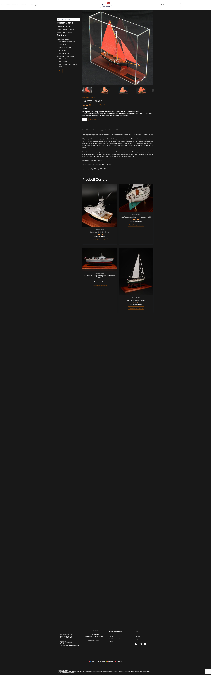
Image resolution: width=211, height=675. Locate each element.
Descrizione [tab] (86, 130)
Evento (137, 634)
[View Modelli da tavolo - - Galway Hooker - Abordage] (108, 90)
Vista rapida (100, 225)
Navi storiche (63, 50)
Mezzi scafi (62, 58)
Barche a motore (64, 53)
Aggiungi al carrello (96, 119)
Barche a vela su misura (64, 32)
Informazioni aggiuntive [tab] (99, 130)
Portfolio (138, 636)
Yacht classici (63, 44)
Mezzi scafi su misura (63, 26)
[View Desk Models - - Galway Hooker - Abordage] (90, 90)
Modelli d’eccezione (63, 39)
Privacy (111, 641)
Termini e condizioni (114, 639)
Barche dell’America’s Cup (67, 41)
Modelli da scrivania (65, 47)
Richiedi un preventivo (100, 240)
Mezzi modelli (63, 61)
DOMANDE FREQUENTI (115, 631)
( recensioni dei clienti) (97, 105)
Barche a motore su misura (65, 29)
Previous (83, 90)
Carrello (111, 636)
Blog (137, 631)
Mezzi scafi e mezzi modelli (65, 56)
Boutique (34, 5)
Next (153, 90)
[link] (59, 71)
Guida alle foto (113, 634)
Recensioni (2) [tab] (113, 130)
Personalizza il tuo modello (16, 5)
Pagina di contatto (141, 639)
